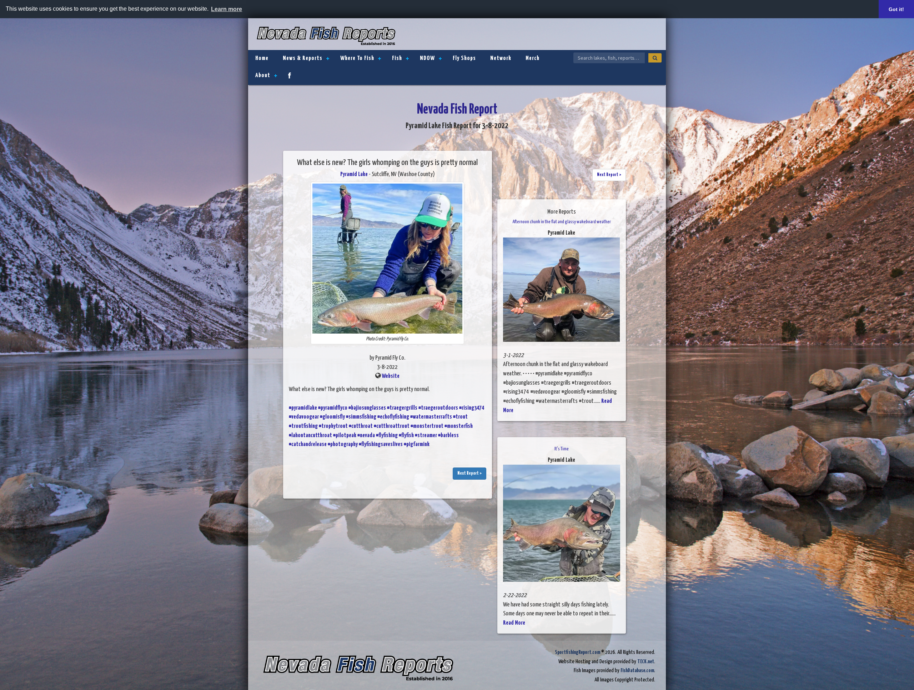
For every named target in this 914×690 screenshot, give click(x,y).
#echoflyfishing (393, 417)
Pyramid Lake (354, 174)
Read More (514, 623)
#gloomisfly (332, 417)
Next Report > (469, 473)
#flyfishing (387, 435)
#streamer (426, 435)
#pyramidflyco (332, 408)
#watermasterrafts (431, 417)
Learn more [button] (226, 9)
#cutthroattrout (392, 426)
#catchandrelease (308, 444)
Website (391, 376)
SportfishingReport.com (577, 652)
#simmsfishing (361, 417)
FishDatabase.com (637, 670)
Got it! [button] (896, 9)
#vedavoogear (304, 417)
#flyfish (406, 435)
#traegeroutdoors (438, 408)
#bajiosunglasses (367, 408)
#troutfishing (303, 426)
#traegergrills (402, 408)
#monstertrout (427, 426)
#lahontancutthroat (310, 435)
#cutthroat (361, 426)
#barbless (448, 435)
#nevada (366, 435)
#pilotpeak (344, 435)
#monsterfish (459, 426)
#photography (343, 444)
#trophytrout (333, 426)
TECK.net (645, 661)
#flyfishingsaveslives (381, 444)
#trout (460, 417)
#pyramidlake (303, 408)
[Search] (655, 57)
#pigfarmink (417, 444)
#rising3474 (471, 408)
